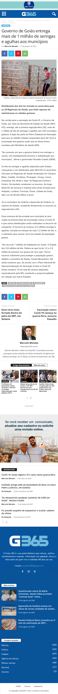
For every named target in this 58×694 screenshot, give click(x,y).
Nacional (5, 667)
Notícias (5, 645)
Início (3, 20)
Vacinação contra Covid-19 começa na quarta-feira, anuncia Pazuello (44, 314)
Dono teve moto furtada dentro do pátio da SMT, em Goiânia (11, 314)
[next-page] (30, 397)
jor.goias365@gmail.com (33, 566)
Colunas (27, 686)
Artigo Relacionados (21, 365)
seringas (30, 286)
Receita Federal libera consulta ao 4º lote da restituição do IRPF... (36, 621)
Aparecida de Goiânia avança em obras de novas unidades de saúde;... (37, 607)
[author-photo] (29, 333)
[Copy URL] (32, 53)
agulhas (12, 283)
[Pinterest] (18, 53)
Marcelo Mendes (11, 46)
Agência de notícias (10, 658)
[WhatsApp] (25, 53)
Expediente (38, 686)
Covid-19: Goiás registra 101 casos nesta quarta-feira (28, 474)
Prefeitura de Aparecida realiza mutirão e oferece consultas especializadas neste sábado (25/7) (9, 388)
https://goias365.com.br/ (29, 346)
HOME (18, 686)
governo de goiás (24, 283)
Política (4, 650)
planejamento (39, 283)
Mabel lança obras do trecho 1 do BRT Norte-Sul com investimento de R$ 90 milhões (29, 387)
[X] (11, 53)
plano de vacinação (10, 286)
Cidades (24, 381)
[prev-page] (27, 397)
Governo (11, 20)
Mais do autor (39, 365)
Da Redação (6, 491)
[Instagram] (29, 572)
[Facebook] (4, 53)
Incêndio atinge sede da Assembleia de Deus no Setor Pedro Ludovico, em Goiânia (28, 486)
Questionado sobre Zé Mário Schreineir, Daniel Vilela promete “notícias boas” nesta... (35, 594)
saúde (22, 286)
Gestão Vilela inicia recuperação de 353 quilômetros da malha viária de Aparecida (46, 387)
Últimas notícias (8, 663)
